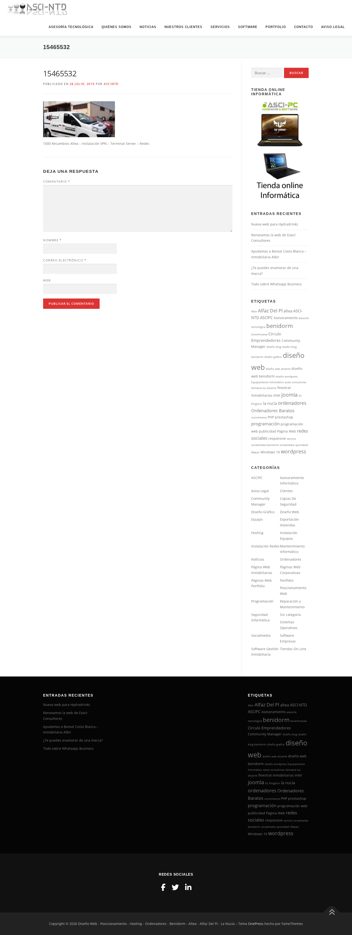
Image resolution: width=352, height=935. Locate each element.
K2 (300, 395)
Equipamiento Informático (267, 382)
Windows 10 (270, 452)
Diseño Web (289, 512)
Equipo (256, 519)
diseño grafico (273, 357)
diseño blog (274, 347)
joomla (289, 394)
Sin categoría (290, 614)
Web (47, 280)
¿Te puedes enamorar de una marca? (73, 740)
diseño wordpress (287, 376)
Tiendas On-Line (293, 649)
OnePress (255, 923)
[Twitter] (175, 887)
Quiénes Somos (116, 27)
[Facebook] (163, 887)
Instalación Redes (265, 546)
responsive (277, 438)
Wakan (255, 452)
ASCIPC (266, 317)
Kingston (256, 404)
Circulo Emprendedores (269, 728)
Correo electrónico (64, 260)
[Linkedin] (188, 887)
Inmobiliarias (261, 395)
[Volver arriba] (331, 912)
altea (288, 311)
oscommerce (259, 417)
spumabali (301, 445)
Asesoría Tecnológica (71, 27)
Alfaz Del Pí (270, 310)
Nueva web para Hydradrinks (274, 224)
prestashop (284, 417)
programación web (292, 806)
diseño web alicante (278, 369)
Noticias (148, 27)
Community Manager (265, 734)
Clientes (286, 491)
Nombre (52, 240)
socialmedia (287, 445)
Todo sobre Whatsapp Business (276, 284)
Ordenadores (290, 559)
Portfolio (276, 27)
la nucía (270, 403)
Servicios (220, 27)
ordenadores (292, 403)
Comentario (56, 181)
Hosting (257, 532)
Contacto (303, 27)
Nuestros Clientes (183, 27)
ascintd (111, 84)
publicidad (267, 431)
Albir (254, 311)
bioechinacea (259, 334)
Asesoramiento (286, 318)
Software (247, 27)
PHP (271, 417)
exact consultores (295, 382)
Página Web (286, 431)
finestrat (284, 388)
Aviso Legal (333, 27)
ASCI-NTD (298, 705)
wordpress (293, 451)
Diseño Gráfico (262, 512)
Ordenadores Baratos (273, 410)
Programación (262, 601)
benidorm (279, 326)
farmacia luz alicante (263, 388)
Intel (276, 395)
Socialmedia (261, 635)
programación (265, 424)
